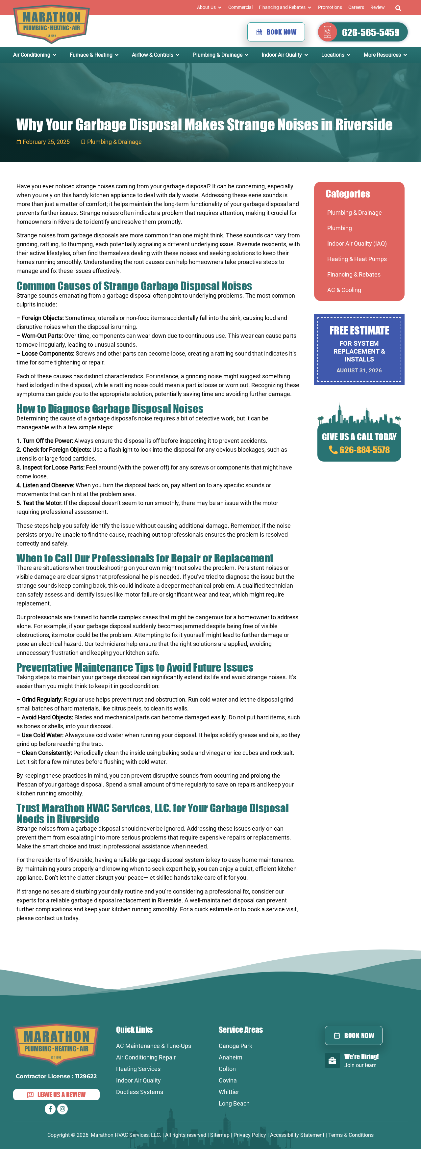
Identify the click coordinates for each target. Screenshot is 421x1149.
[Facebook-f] (50, 1109)
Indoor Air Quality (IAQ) (357, 243)
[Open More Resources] (405, 55)
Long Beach (234, 1103)
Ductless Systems (139, 1091)
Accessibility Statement (297, 1135)
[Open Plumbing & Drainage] (246, 55)
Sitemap (220, 1135)
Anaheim (230, 1057)
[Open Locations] (348, 55)
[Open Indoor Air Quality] (306, 55)
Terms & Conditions (351, 1135)
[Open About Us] (219, 7)
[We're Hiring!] (332, 1060)
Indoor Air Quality (138, 1080)
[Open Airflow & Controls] (177, 55)
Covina (228, 1080)
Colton (227, 1068)
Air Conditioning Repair (146, 1057)
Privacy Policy (250, 1135)
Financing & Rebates (354, 274)
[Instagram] (62, 1109)
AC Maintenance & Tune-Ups (153, 1045)
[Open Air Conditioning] (54, 55)
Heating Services (138, 1068)
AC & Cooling (344, 289)
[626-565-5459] (327, 31)
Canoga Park (235, 1045)
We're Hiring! (361, 1056)
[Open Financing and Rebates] (309, 7)
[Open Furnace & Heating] (116, 55)
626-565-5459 (371, 32)
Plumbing (339, 228)
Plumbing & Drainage (114, 141)
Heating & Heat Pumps (357, 258)
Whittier (229, 1091)
